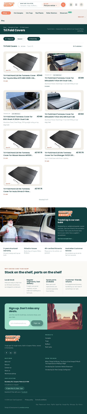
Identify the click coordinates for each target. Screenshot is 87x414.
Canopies (48, 338)
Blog (2, 20)
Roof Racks (39, 13)
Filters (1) (10, 39)
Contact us (8, 367)
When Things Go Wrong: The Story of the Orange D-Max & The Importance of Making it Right (62, 362)
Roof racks (48, 347)
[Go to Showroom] (71, 4)
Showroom (65, 13)
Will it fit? (7, 362)
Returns (7, 364)
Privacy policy (29, 400)
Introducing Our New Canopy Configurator (58, 369)
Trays (47, 341)
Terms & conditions (40, 400)
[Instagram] (15, 352)
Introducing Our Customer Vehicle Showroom (59, 366)
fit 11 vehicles (77, 46)
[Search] (63, 4)
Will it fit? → (82, 17)
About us (7, 370)
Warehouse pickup (10, 373)
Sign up (37, 323)
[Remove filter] (38, 39)
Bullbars (47, 344)
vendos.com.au (24, 407)
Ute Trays (29, 13)
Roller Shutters (51, 13)
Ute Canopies (18, 13)
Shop (5, 13)
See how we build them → (65, 238)
